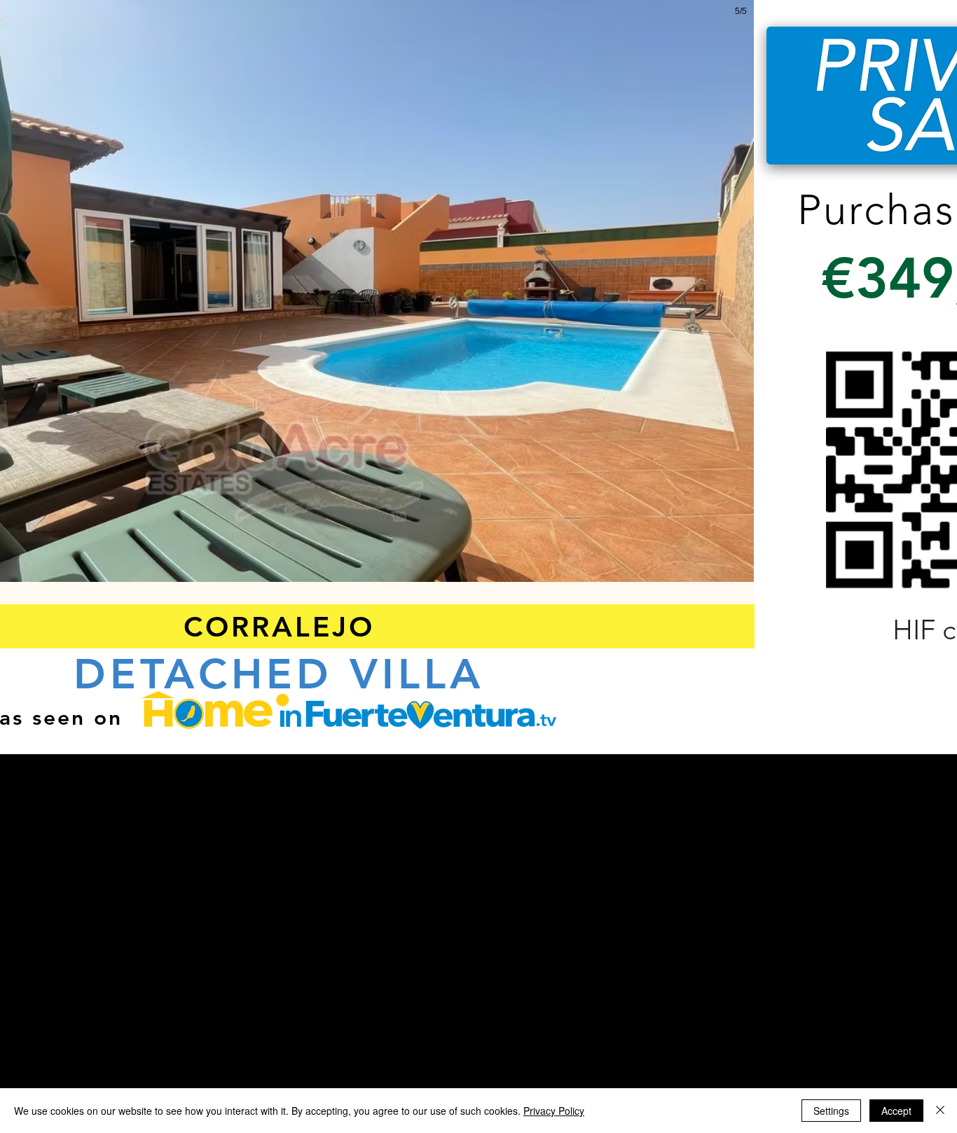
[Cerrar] (940, 1110)
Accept (896, 1111)
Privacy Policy (553, 1111)
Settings (831, 1111)
